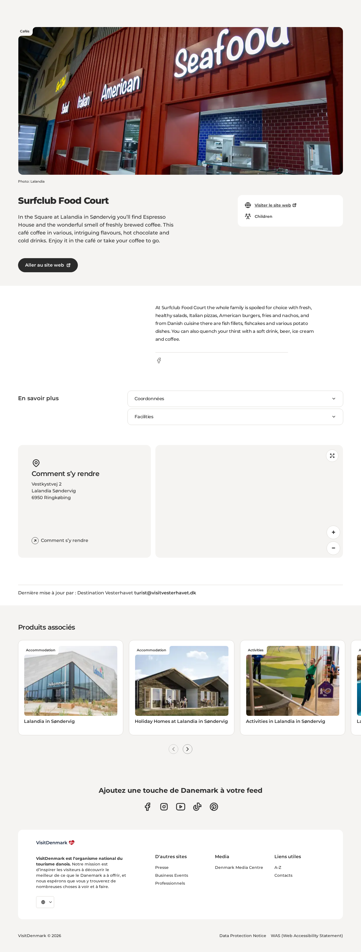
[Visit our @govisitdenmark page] (197, 807)
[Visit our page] (164, 807)
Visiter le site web (273, 205)
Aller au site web (44, 265)
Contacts (283, 875)
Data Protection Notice (242, 935)
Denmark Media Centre (239, 867)
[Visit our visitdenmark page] (181, 807)
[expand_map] (332, 456)
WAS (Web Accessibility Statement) (307, 935)
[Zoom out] (333, 548)
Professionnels (170, 883)
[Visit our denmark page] (147, 807)
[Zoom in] (333, 532)
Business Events (171, 875)
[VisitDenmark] (55, 842)
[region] (249, 501)
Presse (162, 867)
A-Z (277, 867)
